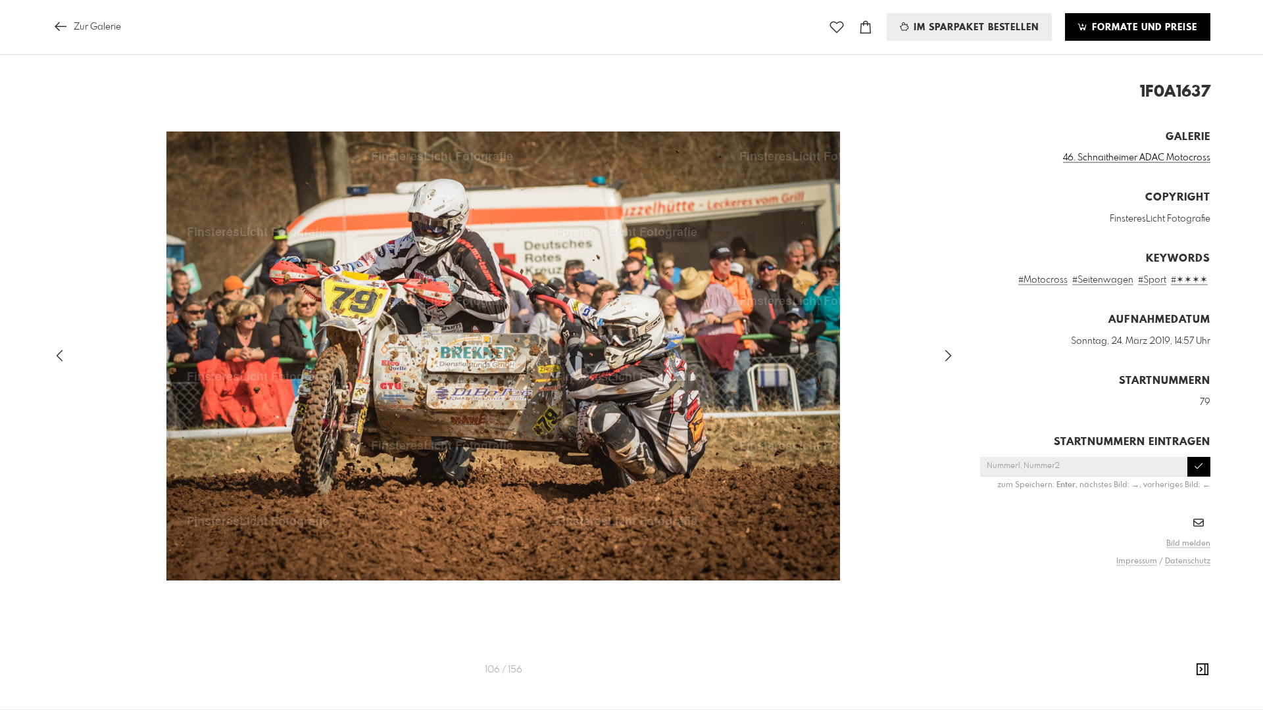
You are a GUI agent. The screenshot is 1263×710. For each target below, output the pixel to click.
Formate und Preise (1143, 27)
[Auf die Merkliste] (837, 27)
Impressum (1136, 561)
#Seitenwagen (1102, 280)
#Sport (1152, 280)
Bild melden (1188, 544)
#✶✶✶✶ (1189, 280)
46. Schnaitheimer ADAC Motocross (1136, 157)
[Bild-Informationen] (1202, 670)
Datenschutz (1187, 561)
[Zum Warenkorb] (866, 27)
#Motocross (1043, 280)
